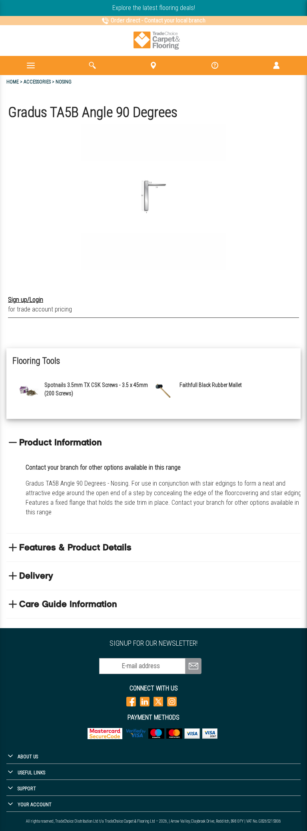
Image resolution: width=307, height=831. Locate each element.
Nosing (64, 82)
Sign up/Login (25, 299)
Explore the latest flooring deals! (153, 8)
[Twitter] (158, 701)
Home (12, 82)
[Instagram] (172, 701)
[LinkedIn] (145, 701)
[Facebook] (131, 701)
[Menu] (31, 65)
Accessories (37, 82)
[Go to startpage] (157, 41)
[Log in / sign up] (276, 65)
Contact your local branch (174, 20)
